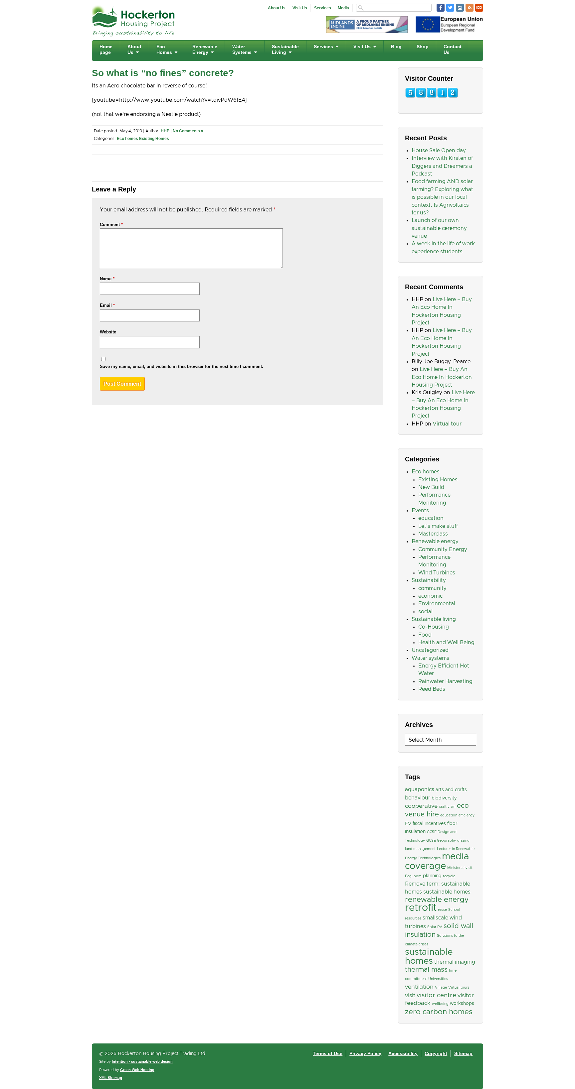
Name (107, 278)
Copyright (436, 1053)
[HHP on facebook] (441, 8)
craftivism (447, 806)
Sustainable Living (285, 49)
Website (108, 331)
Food (425, 635)
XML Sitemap (110, 1078)
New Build (431, 487)
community (432, 588)
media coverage (437, 861)
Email (107, 305)
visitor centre (436, 995)
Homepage (105, 49)
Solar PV (434, 927)
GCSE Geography (441, 840)
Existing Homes (154, 138)
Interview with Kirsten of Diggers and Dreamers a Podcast (442, 166)
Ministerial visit (460, 868)
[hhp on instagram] (460, 8)
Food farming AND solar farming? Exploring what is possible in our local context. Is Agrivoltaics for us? (442, 197)
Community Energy (442, 549)
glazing (463, 840)
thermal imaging (454, 962)
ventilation (419, 987)
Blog (396, 46)
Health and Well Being (446, 642)
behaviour (417, 797)
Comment (111, 224)
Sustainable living (434, 619)
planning (432, 876)
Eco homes (127, 138)
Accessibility (403, 1053)
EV (408, 823)
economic (430, 596)
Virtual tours (458, 987)
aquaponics (419, 789)
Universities (438, 979)
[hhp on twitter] (450, 8)
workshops (462, 1003)
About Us (277, 8)
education (431, 518)
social (425, 611)
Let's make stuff (438, 526)
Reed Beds (431, 689)
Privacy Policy (365, 1053)
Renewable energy (435, 541)
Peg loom (413, 876)
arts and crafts (451, 789)
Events (420, 510)
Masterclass (433, 534)
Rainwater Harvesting (445, 681)
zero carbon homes (439, 1012)
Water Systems (242, 49)
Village (441, 987)
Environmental (436, 603)
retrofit (421, 908)
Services (322, 8)
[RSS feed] (470, 8)
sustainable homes (429, 956)
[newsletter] (479, 8)
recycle (449, 876)
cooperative (421, 806)
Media (343, 8)
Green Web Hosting (137, 1070)
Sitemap (463, 1053)
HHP (165, 131)
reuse (442, 909)
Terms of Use (327, 1053)
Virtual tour (447, 423)
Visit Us (299, 8)
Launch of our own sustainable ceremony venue (439, 228)
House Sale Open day (439, 150)
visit (410, 996)
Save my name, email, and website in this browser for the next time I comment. (181, 366)
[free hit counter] (431, 96)
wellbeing (440, 1004)
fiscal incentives (429, 823)
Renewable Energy (204, 49)
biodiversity (444, 798)
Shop (423, 46)
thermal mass (426, 969)
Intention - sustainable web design (142, 1061)
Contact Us (453, 49)
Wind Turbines (436, 572)
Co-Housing (433, 627)
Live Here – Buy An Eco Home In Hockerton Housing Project (442, 377)
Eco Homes (164, 49)
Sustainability (429, 580)
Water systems (430, 658)
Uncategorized (430, 650)
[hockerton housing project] (133, 35)
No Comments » (188, 131)
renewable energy (437, 900)
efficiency (467, 815)
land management (420, 849)
